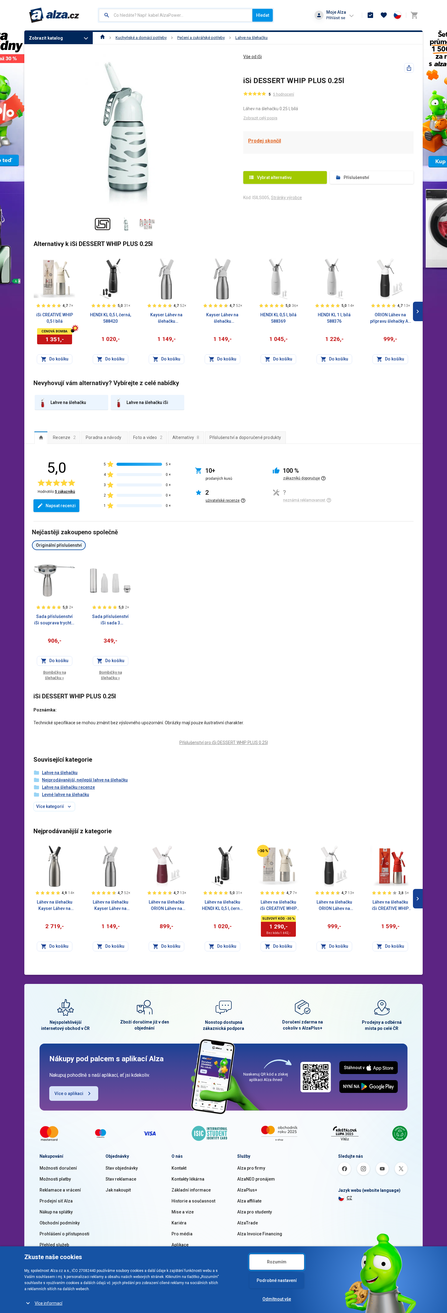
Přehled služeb (54, 1244)
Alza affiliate (249, 1201)
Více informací (48, 1303)
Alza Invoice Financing (259, 1233)
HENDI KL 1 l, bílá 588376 (334, 318)
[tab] (40, 437)
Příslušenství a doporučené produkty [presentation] (245, 437)
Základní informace (191, 1190)
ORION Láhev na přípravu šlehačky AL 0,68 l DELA (390, 318)
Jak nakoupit (118, 1190)
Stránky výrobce (286, 197)
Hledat (262, 15)
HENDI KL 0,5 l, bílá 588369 (278, 318)
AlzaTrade (247, 1222)
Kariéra (179, 1222)
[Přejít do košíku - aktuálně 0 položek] (414, 15)
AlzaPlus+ (247, 1190)
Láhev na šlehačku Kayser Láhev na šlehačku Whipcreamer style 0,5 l (110, 906)
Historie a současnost (193, 1201)
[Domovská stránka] (102, 37)
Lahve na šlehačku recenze (68, 787)
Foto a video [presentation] (147, 437)
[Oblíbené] (383, 15)
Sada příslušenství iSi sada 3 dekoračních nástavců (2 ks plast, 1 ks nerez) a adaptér (110, 620)
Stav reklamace (121, 1179)
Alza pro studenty (254, 1211)
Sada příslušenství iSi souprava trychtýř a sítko (54, 620)
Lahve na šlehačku (251, 37)
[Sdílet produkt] (409, 68)
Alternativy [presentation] (185, 437)
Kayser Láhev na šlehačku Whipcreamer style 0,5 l (166, 318)
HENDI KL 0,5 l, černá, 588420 (110, 318)
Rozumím (276, 1261)
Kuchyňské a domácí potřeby (141, 37)
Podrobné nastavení (277, 1280)
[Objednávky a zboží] (370, 15)
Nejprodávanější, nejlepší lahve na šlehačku (85, 780)
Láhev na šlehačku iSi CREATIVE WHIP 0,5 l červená (390, 906)
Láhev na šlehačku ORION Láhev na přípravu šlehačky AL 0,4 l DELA (166, 906)
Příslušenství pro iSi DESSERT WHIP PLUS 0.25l (223, 742)
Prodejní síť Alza (56, 1201)
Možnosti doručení (58, 1168)
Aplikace (180, 1244)
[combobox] (175, 15)
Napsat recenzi (61, 505)
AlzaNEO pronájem (256, 1179)
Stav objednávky (122, 1168)
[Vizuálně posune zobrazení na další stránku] (418, 311)
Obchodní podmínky (60, 1222)
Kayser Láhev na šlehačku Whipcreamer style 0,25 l (222, 318)
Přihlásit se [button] (335, 18)
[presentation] (40, 437)
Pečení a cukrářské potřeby (201, 37)
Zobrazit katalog (46, 38)
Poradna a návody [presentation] (103, 437)
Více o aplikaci (68, 1093)
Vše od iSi (252, 56)
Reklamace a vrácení (60, 1190)
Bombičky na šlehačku (54, 675)
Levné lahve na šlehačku (65, 794)
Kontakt (179, 1168)
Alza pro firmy (251, 1168)
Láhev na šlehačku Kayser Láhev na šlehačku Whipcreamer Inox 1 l (54, 906)
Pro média (182, 1233)
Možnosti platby (55, 1179)
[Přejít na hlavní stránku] (54, 15)
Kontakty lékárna (188, 1179)
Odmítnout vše (276, 1299)
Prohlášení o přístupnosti (64, 1233)
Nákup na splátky (56, 1211)
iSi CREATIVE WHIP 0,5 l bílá (54, 318)
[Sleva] (263, 851)
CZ (349, 1197)
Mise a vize (183, 1211)
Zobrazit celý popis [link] (260, 118)
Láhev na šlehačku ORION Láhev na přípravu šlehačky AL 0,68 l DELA (334, 906)
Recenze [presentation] (64, 437)
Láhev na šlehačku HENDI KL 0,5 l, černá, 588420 (222, 906)
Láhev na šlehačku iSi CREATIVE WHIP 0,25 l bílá (278, 906)
